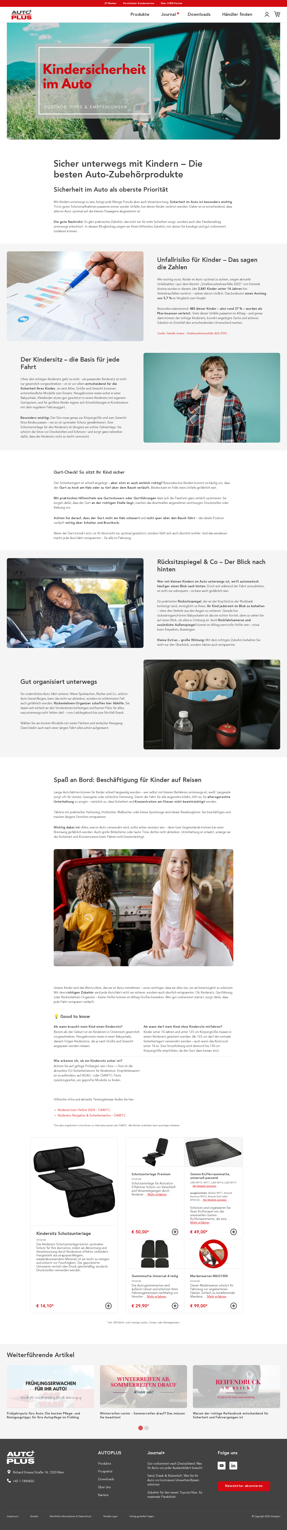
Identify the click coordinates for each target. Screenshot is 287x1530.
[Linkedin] (233, 1466)
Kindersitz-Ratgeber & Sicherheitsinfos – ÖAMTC (92, 1115)
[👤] (267, 15)
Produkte (139, 14)
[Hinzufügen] (108, 1306)
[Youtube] (222, 1466)
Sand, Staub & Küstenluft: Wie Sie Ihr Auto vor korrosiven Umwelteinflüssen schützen (173, 1480)
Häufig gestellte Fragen (141, 1516)
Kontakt (34, 1516)
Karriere (103, 1495)
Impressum (13, 1516)
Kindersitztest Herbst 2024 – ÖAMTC (84, 1110)
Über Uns (104, 1487)
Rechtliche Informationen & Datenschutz (70, 1516)
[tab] (140, 1427)
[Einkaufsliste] (277, 15)
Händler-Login (110, 1516)
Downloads (199, 14)
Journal (168, 14)
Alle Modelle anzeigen (204, 1186)
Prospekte (105, 1471)
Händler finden (237, 14)
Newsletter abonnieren (244, 1486)
